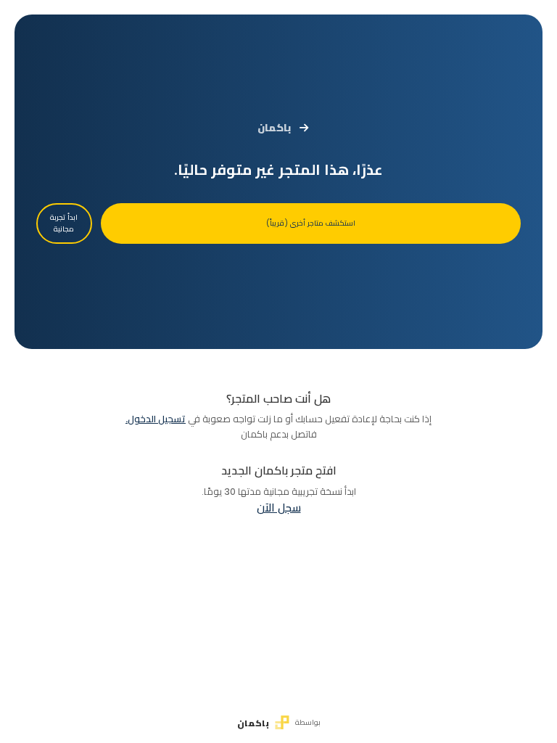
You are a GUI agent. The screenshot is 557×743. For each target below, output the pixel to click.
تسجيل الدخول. (155, 419)
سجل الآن (279, 507)
